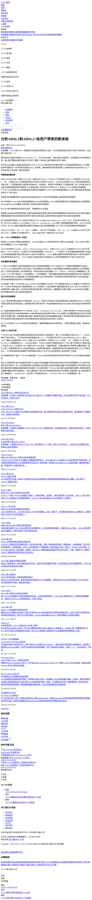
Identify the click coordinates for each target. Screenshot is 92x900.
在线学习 (4, 37)
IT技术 (41, 35)
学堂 (2, 8)
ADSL (8, 165)
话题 (7, 115)
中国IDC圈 (24, 865)
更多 (12, 745)
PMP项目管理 (49, 35)
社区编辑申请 (6, 130)
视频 (7, 112)
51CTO (8, 792)
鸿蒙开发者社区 (7, 21)
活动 (7, 123)
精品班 (3, 10)
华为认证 (28, 35)
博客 (2, 5)
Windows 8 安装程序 (14, 610)
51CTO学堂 (9, 802)
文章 (2, 40)
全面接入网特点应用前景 (16, 525)
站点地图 (9, 818)
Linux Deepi (9, 658)
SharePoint (5, 709)
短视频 (19, 32)
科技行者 (40, 862)
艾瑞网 (53, 862)
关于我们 (9, 812)
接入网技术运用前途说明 (13, 561)
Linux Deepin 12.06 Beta (13, 642)
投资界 (41, 865)
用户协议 (9, 825)
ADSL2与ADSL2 (7, 423)
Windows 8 (5, 623)
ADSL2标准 (5, 523)
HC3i (19, 792)
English (8, 823)
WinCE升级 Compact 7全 (15, 660)
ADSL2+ (10, 380)
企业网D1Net (33, 865)
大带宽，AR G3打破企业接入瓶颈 (19, 625)
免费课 (3, 16)
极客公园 (6, 865)
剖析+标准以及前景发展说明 (18, 457)
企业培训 (4, 18)
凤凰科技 (26, 862)
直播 (20, 40)
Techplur (24, 792)
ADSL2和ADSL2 (7, 406)
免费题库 (58, 35)
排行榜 (14, 32)
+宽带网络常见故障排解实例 (16, 542)
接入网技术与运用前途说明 (14, 593)
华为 (14, 693)
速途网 (66, 862)
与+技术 (12, 409)
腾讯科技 (11, 862)
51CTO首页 (5, 2)
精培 (16, 802)
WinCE (3, 674)
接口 (9, 490)
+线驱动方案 (8, 476)
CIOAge (14, 792)
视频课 (3, 32)
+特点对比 (15, 393)
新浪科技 (4, 862)
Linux (3, 658)
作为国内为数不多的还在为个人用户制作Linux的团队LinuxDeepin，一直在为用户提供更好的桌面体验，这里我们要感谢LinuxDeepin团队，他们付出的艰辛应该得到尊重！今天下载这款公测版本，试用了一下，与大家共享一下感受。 (46, 647)
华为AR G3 (5, 639)
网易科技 (18, 862)
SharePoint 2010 (9, 695)
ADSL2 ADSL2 (7, 455)
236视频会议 (15, 865)
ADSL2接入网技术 (8, 574)
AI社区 (8, 118)
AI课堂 (3, 24)
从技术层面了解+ (13, 442)
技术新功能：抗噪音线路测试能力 (17, 577)
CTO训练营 (29, 802)
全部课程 (4, 35)
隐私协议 (9, 828)
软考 (15, 35)
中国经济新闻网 (75, 862)
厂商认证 (35, 35)
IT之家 (84, 862)
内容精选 (9, 110)
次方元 (46, 865)
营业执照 (5, 852)
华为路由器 (14, 639)
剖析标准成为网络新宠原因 (15, 509)
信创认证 (20, 35)
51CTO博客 (9, 797)
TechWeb (47, 862)
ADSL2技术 (5, 591)
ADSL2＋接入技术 (8, 506)
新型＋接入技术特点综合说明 (15, 493)
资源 (6, 40)
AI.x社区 (37, 797)
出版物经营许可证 (16, 852)
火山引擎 (52, 865)
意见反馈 (9, 820)
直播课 (25, 32)
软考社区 (4, 13)
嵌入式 (16, 674)
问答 (10, 40)
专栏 (17, 40)
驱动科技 (33, 862)
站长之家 (59, 862)
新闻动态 (9, 815)
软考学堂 (31, 32)
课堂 (13, 40)
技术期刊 (9, 120)
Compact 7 (10, 674)
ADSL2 (4, 380)
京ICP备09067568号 (16, 839)
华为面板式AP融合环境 (14, 676)
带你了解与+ (11, 425)
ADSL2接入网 (6, 539)
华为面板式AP (6, 693)
